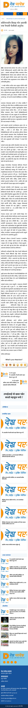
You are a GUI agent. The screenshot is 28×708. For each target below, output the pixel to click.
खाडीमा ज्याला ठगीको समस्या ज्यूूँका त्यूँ (11, 545)
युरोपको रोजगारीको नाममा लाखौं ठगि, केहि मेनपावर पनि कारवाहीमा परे (18, 642)
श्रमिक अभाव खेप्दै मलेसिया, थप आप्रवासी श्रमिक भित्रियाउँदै (13, 478)
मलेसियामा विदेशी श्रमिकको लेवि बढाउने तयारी (17, 619)
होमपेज (3, 19)
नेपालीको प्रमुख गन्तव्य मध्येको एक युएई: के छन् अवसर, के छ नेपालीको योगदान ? (17, 611)
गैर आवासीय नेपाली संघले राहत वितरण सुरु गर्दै (13, 433)
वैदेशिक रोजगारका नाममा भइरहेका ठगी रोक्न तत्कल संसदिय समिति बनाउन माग (14, 523)
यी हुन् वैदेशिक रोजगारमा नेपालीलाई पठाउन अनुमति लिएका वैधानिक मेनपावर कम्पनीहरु (18, 627)
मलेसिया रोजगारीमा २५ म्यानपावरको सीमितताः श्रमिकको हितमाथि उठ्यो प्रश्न (12, 456)
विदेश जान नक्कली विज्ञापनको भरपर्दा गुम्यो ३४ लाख (18, 634)
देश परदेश (5, 30)
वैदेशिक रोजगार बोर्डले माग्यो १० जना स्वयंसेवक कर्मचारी (12, 500)
